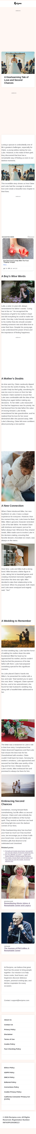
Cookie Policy (9, 1044)
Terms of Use (9, 1039)
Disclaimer (8, 1034)
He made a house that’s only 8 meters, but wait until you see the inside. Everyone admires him (18, 859)
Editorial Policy (10, 1082)
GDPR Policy (9, 1072)
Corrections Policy (11, 1087)
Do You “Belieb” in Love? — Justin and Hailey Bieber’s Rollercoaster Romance (18, 855)
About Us (8, 1020)
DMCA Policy (9, 1077)
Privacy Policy (9, 1029)
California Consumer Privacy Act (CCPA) (17, 1098)
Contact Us (8, 1025)
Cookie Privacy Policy (12, 1092)
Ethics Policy (9, 1068)
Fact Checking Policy (12, 1049)
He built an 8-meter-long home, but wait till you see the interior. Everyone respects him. (19, 852)
